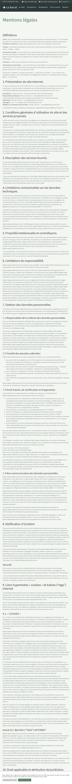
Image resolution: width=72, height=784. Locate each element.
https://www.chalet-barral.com (29, 44)
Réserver (65, 7)
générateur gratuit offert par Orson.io (50, 108)
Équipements (31, 7)
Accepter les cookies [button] (24, 780)
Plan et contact (55, 7)
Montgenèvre (43, 7)
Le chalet (22, 7)
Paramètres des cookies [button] (9, 780)
